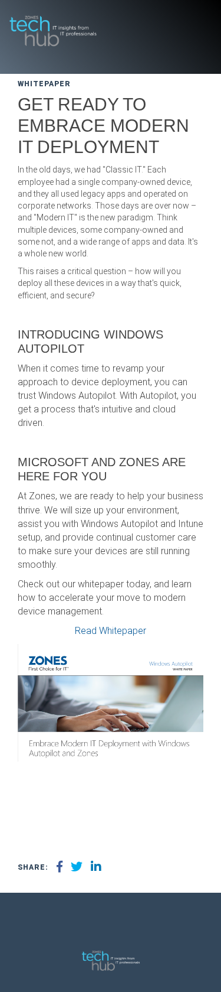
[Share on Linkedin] (96, 867)
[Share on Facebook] (59, 867)
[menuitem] (104, 928)
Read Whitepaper (110, 630)
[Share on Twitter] (77, 867)
